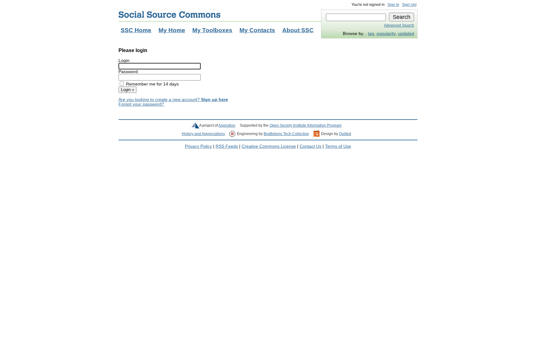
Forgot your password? (141, 104)
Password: (128, 71)
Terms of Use (338, 146)
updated (406, 33)
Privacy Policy (198, 146)
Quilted (345, 134)
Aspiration (226, 125)
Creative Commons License (269, 146)
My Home (172, 30)
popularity (386, 33)
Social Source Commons (169, 14)
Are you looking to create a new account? (173, 99)
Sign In (393, 4)
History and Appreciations (203, 134)
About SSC (298, 30)
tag (371, 33)
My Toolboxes (212, 30)
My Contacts (257, 30)
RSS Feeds (227, 146)
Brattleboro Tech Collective (286, 134)
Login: (124, 60)
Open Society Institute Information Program (306, 125)
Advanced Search (399, 25)
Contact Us (310, 146)
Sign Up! (409, 4)
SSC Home (136, 30)
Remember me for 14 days (152, 84)
